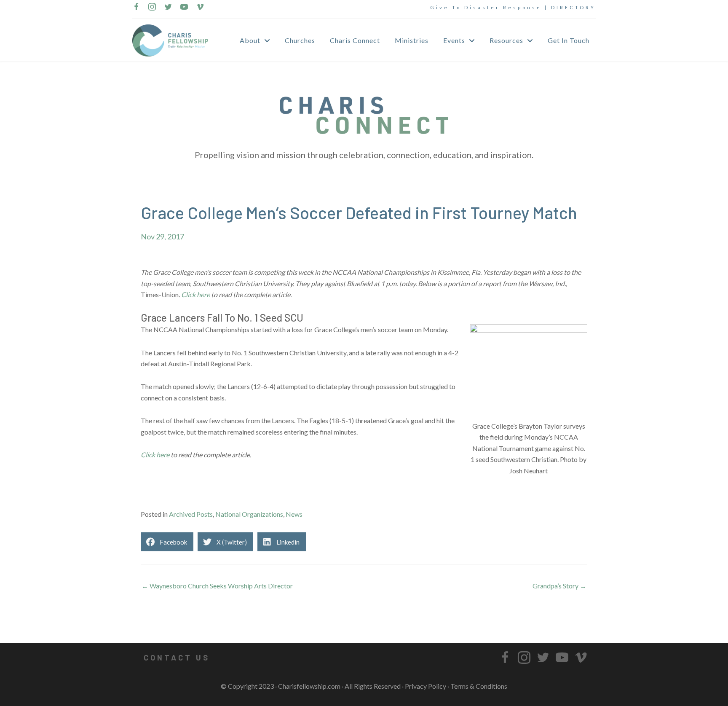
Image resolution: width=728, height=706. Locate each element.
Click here (195, 294)
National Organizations (249, 514)
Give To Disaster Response (486, 7)
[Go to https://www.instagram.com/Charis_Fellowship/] (152, 7)
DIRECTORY (573, 7)
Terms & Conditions (478, 686)
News (294, 514)
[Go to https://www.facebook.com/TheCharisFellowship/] (136, 7)
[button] (176, 657)
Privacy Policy (425, 686)
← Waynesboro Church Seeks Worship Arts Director (217, 586)
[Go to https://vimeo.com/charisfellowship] (200, 7)
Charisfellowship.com (309, 686)
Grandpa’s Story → (559, 586)
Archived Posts (191, 514)
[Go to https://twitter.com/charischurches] (168, 7)
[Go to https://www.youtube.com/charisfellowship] (184, 7)
